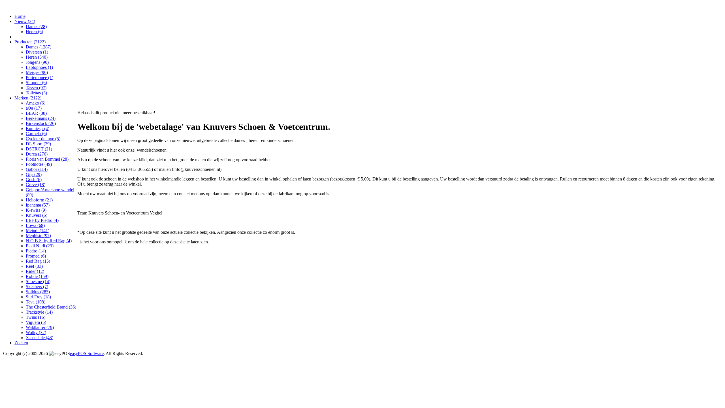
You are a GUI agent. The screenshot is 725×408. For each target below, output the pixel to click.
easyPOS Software (87, 353)
